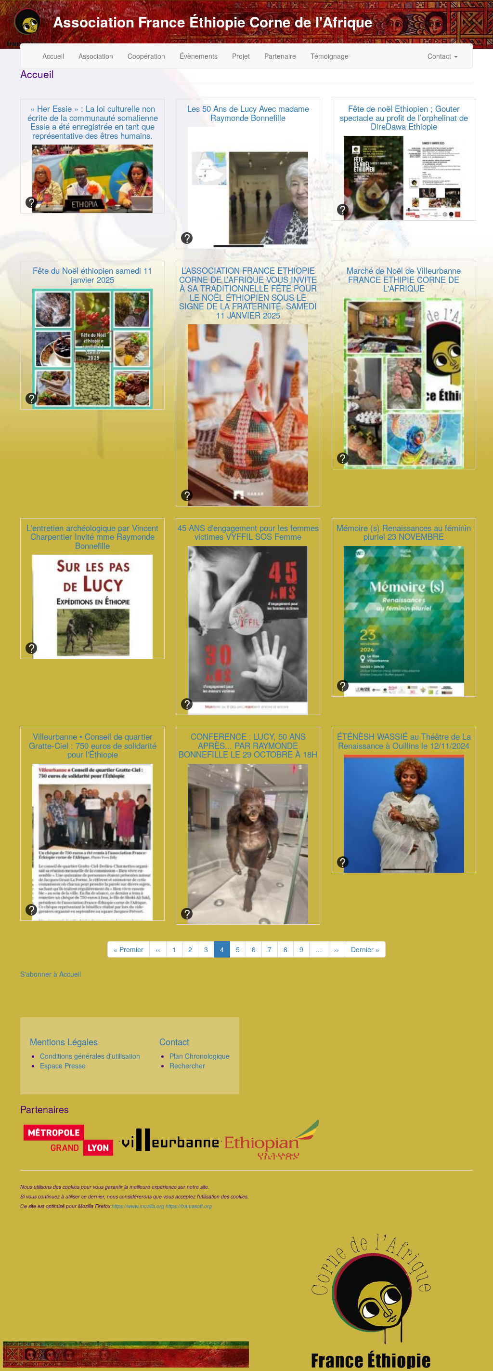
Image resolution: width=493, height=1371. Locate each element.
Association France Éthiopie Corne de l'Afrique (213, 22)
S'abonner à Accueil (50, 974)
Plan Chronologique (199, 1056)
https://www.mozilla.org (138, 1206)
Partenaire (280, 56)
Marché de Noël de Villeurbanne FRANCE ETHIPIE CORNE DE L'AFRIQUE (404, 279)
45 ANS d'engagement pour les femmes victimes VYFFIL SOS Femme (248, 532)
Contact (440, 56)
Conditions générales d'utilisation (90, 1056)
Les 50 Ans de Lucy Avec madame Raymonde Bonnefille (248, 113)
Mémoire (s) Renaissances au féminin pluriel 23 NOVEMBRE (404, 532)
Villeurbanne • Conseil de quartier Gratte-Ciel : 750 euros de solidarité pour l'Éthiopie (92, 745)
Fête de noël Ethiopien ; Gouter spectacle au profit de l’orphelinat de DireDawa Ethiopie (404, 117)
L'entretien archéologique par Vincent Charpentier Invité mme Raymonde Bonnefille (92, 536)
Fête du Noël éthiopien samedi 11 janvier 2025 (92, 275)
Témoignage (330, 56)
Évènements (199, 56)
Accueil (53, 56)
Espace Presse (63, 1065)
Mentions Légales (64, 1041)
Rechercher (187, 1065)
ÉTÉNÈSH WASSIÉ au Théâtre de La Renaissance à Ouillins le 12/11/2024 (404, 741)
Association (95, 56)
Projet (241, 56)
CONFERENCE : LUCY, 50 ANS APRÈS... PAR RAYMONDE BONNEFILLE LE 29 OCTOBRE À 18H (248, 745)
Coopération (146, 56)
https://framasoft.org (189, 1206)
